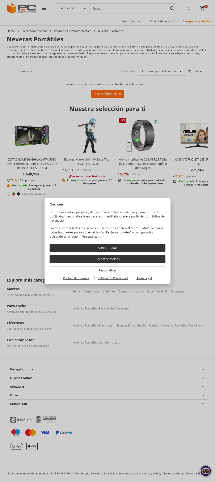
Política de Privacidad (113, 278)
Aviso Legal (144, 278)
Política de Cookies (76, 278)
